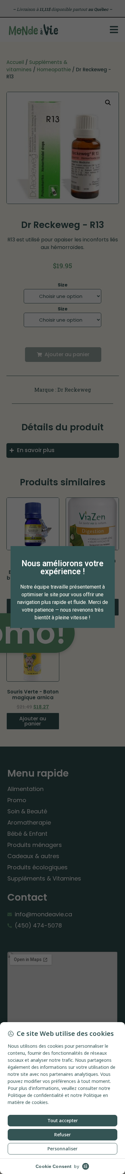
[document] (62, 587)
